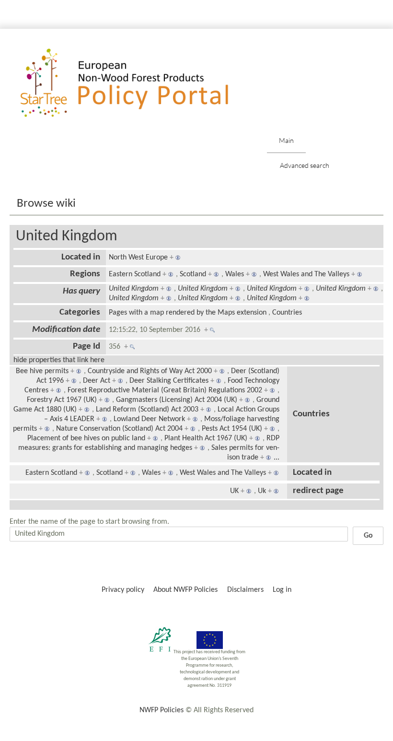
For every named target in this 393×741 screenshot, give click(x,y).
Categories (79, 312)
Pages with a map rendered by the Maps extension (187, 313)
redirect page (318, 490)
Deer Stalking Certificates (168, 381)
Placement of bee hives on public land (86, 438)
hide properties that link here (58, 360)
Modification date (66, 329)
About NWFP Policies (185, 590)
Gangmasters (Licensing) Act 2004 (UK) (176, 400)
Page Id (86, 346)
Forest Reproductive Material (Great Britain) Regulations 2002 (165, 390)
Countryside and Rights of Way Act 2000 (150, 371)
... (276, 457)
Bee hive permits (42, 371)
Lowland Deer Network (149, 419)
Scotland (193, 274)
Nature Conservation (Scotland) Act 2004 (119, 429)
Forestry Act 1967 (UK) (62, 400)
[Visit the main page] (138, 83)
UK (234, 491)
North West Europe (138, 257)
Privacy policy (123, 590)
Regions (85, 274)
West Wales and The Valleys (306, 274)
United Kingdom (66, 236)
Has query (81, 291)
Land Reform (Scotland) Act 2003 (147, 409)
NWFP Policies (161, 710)
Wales (234, 274)
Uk (262, 491)
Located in (80, 257)
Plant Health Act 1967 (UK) (205, 438)
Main (286, 140)
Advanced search (304, 165)
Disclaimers (245, 590)
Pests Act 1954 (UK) (232, 429)
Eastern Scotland (135, 274)
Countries (287, 313)
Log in (282, 590)
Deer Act (96, 381)
